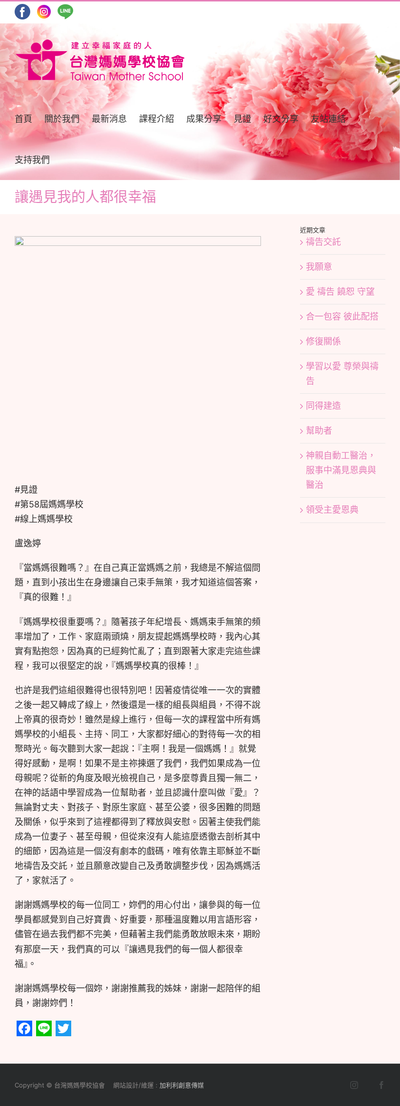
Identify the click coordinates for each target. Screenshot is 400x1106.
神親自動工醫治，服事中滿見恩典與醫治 (341, 470)
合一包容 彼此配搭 (342, 316)
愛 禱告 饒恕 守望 (340, 291)
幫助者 (319, 430)
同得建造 (323, 406)
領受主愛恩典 (332, 509)
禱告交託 (323, 242)
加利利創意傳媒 (182, 1085)
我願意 (319, 266)
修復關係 (323, 341)
